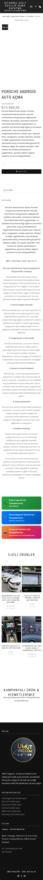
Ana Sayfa (6, 16)
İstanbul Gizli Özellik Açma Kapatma (15, 6)
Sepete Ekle (22, 171)
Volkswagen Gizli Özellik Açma (14, 798)
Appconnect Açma (17, 16)
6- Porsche (29, 16)
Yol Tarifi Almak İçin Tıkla (12, 848)
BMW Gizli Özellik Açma (11, 811)
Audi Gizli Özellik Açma (11, 808)
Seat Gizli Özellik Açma (11, 801)
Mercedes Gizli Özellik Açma (13, 814)
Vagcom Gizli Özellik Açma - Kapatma (15, 10)
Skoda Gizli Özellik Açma (11, 804)
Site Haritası (7, 852)
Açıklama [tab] (8, 190)
